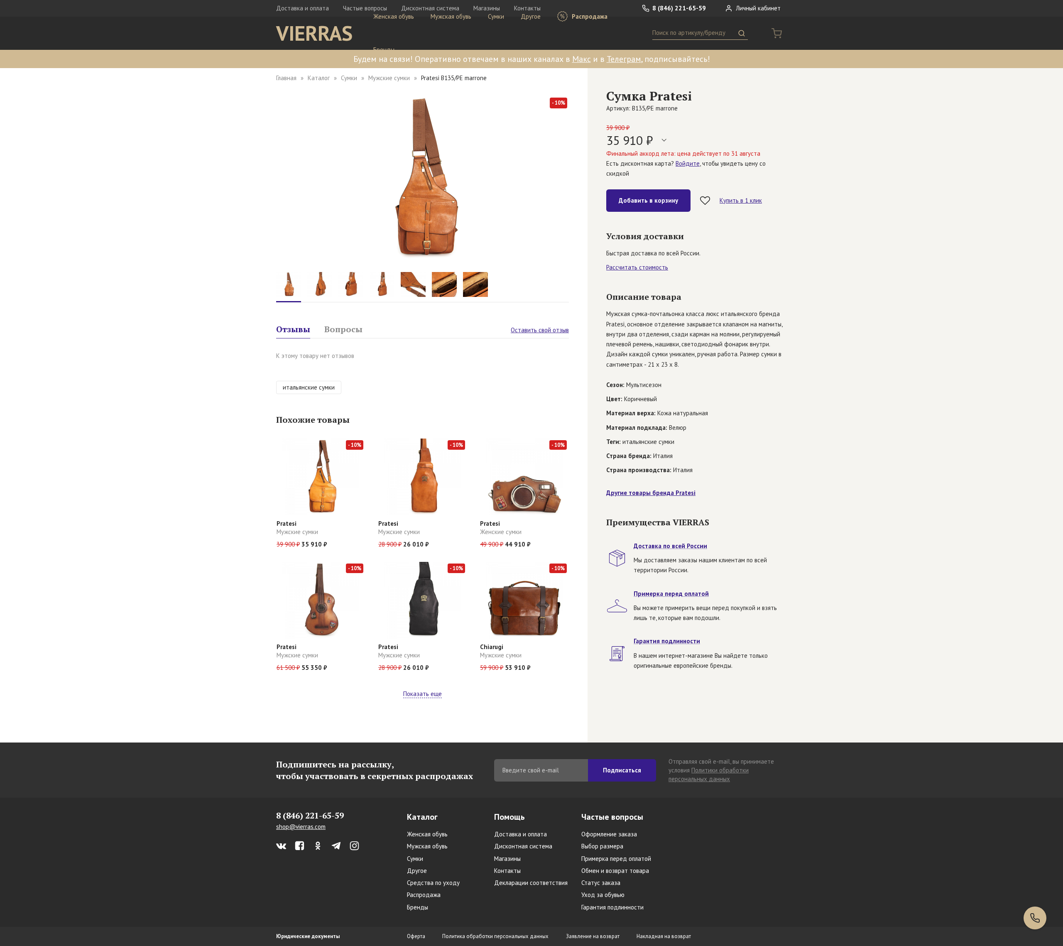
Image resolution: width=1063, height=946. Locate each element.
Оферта (416, 936)
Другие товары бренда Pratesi (651, 493)
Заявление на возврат (593, 936)
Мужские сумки (389, 78)
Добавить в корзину (648, 200)
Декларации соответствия (531, 883)
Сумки (496, 16)
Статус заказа (600, 883)
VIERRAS (314, 33)
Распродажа (588, 16)
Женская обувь (393, 16)
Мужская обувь (451, 16)
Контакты (507, 871)
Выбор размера (602, 846)
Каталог (319, 78)
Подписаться (622, 770)
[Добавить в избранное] (705, 200)
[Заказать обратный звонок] (1035, 918)
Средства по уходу (433, 883)
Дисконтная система (523, 846)
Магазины (507, 859)
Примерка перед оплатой (616, 859)
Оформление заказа (609, 834)
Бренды (383, 50)
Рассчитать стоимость (637, 267)
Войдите (688, 163)
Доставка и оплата (302, 8)
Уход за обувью (603, 895)
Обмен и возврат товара (615, 871)
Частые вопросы (612, 816)
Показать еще (422, 694)
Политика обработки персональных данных (495, 936)
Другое (531, 16)
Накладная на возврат (664, 936)
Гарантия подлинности (612, 907)
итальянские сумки (309, 387)
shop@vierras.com (301, 827)
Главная (286, 78)
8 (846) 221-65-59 (678, 8)
